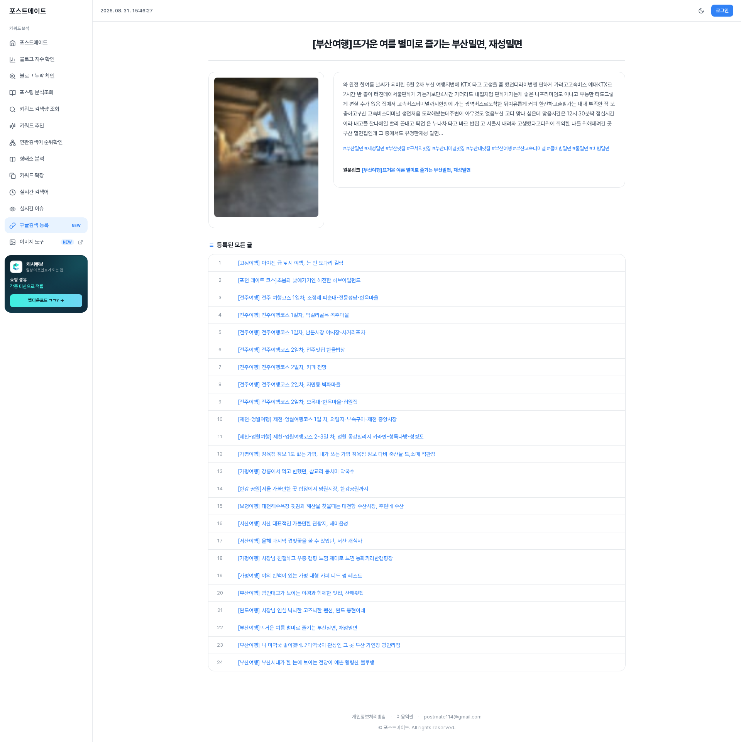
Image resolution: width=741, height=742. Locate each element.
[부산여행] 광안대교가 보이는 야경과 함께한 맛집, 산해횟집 (301, 593)
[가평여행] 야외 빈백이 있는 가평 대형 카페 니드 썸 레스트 (300, 576)
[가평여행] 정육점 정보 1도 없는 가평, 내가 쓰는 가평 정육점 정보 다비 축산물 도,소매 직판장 (336, 454)
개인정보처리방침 (369, 717)
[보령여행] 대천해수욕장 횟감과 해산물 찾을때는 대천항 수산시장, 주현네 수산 (321, 506)
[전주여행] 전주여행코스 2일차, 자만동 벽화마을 (289, 384)
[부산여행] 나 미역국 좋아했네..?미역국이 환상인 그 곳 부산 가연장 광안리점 (319, 645)
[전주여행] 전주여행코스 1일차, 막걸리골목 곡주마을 (293, 315)
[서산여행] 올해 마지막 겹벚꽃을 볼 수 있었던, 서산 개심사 (300, 541)
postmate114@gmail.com (453, 717)
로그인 (722, 11)
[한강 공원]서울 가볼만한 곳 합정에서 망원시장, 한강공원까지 (303, 489)
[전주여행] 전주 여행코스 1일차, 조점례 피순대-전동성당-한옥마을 (308, 298)
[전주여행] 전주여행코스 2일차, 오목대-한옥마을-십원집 (297, 402)
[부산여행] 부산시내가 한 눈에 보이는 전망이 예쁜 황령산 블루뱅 (306, 662)
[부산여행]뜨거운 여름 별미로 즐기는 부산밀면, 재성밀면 (416, 170)
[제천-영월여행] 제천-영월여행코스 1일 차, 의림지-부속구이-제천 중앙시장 (317, 419)
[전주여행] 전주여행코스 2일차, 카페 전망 (282, 367)
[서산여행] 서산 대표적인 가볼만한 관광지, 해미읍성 (293, 523)
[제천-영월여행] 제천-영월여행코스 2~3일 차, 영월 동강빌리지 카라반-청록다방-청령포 (331, 437)
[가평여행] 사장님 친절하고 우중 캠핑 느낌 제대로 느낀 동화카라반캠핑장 (315, 558)
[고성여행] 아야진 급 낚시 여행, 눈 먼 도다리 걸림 (290, 263)
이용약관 (404, 717)
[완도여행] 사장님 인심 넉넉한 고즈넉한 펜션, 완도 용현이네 (301, 610)
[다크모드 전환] (701, 11)
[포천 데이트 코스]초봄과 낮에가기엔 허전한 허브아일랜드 (299, 280)
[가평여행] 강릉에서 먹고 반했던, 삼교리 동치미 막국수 (296, 471)
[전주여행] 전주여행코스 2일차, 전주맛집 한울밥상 (291, 350)
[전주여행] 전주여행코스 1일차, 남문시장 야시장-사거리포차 (301, 332)
